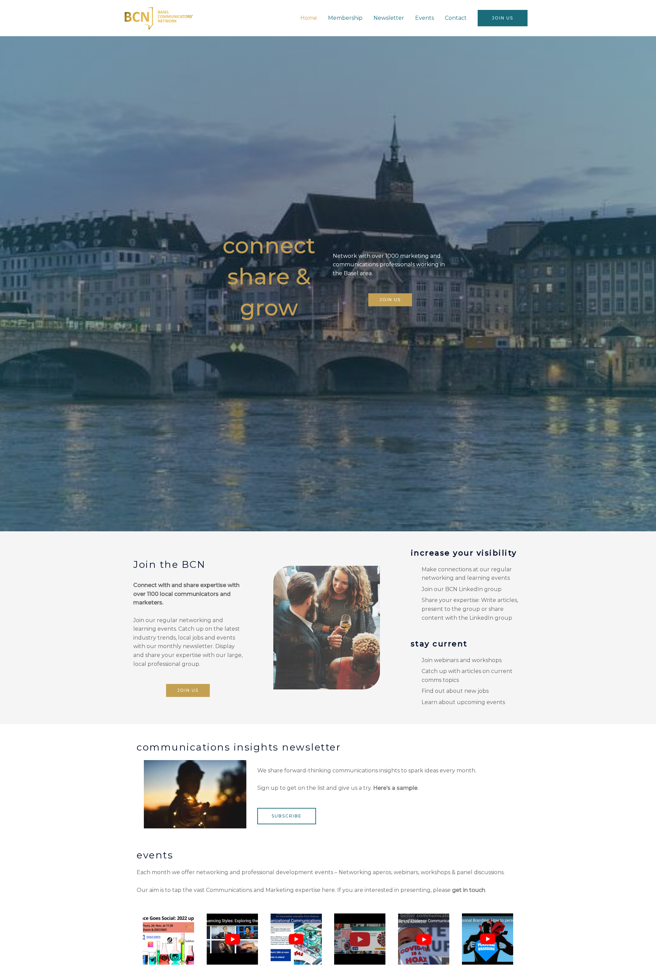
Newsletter (388, 18)
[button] (503, 18)
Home (308, 18)
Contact (456, 18)
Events (424, 18)
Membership (345, 18)
